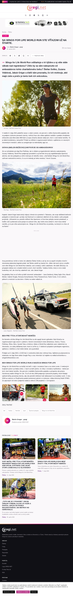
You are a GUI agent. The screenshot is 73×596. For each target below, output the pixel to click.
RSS (3, 572)
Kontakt (4, 563)
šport (24, 410)
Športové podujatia (34, 410)
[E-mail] (28, 55)
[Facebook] (34, 15)
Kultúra (10, 410)
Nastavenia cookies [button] (9, 592)
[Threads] (42, 15)
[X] (14, 55)
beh (4, 410)
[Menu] (47, 15)
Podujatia (4, 549)
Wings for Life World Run (48, 410)
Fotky (3, 546)
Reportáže (5, 552)
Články (10, 32)
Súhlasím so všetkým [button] (23, 592)
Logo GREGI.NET (7, 566)
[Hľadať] (25, 15)
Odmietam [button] (34, 592)
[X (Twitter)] (38, 15)
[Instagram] (30, 15)
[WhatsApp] (19, 55)
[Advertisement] (36, 244)
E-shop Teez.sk (6, 569)
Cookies (4, 580)
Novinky (4, 32)
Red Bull (17, 410)
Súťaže (4, 555)
